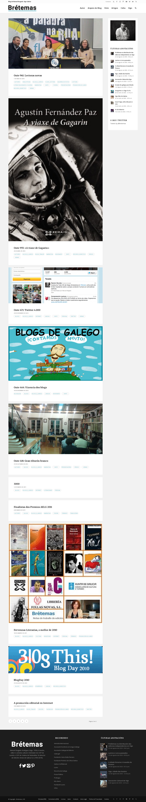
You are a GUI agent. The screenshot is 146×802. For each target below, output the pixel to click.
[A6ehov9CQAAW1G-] (55, 429)
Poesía (55, 85)
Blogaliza (17, 393)
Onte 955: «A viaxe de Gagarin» (31, 248)
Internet (38, 316)
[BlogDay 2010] (55, 659)
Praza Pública (58, 774)
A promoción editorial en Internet (33, 703)
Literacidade (48, 490)
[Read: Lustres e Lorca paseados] (112, 61)
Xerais (32, 88)
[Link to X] (113, 1)
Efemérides (38, 686)
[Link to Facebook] (116, 1)
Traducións (74, 513)
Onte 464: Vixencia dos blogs (30, 387)
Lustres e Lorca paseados (123, 60)
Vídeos (91, 254)
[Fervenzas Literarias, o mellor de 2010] (55, 573)
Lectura (74, 82)
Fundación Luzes (59, 785)
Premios (64, 513)
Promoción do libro (79, 85)
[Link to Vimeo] (129, 1)
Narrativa (38, 85)
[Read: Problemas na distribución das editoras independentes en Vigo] (112, 53)
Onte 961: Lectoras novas (28, 75)
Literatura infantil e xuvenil (23, 85)
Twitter (73, 316)
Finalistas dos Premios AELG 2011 (33, 507)
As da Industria (119, 109)
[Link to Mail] (132, 1)
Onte (46, 85)
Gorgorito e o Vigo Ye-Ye (123, 90)
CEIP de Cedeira (21, 755)
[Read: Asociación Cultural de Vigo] (112, 80)
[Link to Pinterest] (123, 1)
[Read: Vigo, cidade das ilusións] (112, 75)
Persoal (64, 316)
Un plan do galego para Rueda (124, 85)
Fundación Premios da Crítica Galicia (65, 761)
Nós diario (57, 781)
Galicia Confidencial (60, 764)
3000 (17, 483)
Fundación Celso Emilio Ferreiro (64, 757)
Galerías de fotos (63, 82)
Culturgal (57, 754)
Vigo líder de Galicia (121, 96)
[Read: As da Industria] (112, 111)
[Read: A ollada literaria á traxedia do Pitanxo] (112, 67)
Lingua (47, 316)
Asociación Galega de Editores (64, 750)
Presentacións (66, 85)
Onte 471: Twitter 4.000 (27, 310)
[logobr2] (22, 8)
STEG (56, 788)
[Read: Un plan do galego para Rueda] (112, 86)
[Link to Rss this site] (136, 1)
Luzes (56, 767)
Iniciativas (47, 636)
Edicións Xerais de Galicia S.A (24, 758)
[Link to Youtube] (126, 1)
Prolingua (57, 778)
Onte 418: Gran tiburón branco (31, 460)
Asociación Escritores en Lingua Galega (66, 747)
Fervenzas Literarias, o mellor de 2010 (35, 630)
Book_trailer (39, 254)
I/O (24, 799)
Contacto (108, 1)
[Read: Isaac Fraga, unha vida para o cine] (112, 103)
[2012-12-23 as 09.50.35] (55, 285)
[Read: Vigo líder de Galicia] (112, 97)
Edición (41, 709)
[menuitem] (108, 1)
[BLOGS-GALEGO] (55, 353)
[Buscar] (135, 8)
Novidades (58, 254)
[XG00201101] (55, 169)
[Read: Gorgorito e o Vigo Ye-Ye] (112, 92)
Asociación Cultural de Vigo (123, 79)
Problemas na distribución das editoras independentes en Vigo (120, 745)
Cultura (38, 636)
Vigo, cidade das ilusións (122, 74)
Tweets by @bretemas (118, 123)
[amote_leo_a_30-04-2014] (55, 43)
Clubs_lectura (50, 82)
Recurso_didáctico (20, 88)
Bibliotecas (26, 82)
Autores (17, 82)
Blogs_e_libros (38, 82)
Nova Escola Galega (60, 771)
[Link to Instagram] (120, 1)
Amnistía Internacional (61, 743)
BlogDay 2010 (21, 680)
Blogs (17, 316)
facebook (49, 709)
